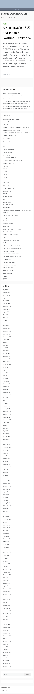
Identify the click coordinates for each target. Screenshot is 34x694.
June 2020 (5, 428)
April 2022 (5, 378)
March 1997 (6, 580)
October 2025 (6, 292)
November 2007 (7, 525)
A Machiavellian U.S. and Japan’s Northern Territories (17, 33)
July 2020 (5, 425)
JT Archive (5, 166)
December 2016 (7, 486)
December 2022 (7, 359)
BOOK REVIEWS (7, 144)
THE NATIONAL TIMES (9, 262)
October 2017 (6, 464)
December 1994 (7, 594)
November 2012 (7, 508)
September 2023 (7, 337)
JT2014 (5, 174)
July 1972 (5, 655)
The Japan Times (7, 259)
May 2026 (5, 289)
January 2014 (6, 503)
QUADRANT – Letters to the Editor (12, 229)
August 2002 (6, 544)
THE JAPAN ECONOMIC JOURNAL (12, 257)
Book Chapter (6, 138)
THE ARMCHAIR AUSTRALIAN (11, 240)
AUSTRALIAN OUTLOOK (9, 135)
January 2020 (6, 439)
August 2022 (6, 367)
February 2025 (6, 303)
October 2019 (6, 445)
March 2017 (6, 478)
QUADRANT (6, 226)
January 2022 (6, 386)
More (4, 71)
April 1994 (5, 597)
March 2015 (6, 494)
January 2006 (6, 533)
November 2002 (7, 539)
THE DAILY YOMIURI (8, 251)
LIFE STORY (6, 185)
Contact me (4, 690)
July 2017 (5, 472)
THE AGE (5, 237)
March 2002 (6, 547)
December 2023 (7, 331)
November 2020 (7, 414)
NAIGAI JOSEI (7, 191)
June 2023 (5, 345)
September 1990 (7, 611)
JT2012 (5, 171)
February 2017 (6, 480)
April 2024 (5, 323)
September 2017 (7, 467)
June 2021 (5, 400)
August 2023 (6, 339)
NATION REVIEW (7, 196)
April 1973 (5, 649)
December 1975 (7, 636)
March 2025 (6, 301)
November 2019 (7, 442)
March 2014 (6, 500)
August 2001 (6, 555)
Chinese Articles (7, 147)
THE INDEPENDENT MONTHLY (11, 254)
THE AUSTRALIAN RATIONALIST (12, 248)
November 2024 (7, 306)
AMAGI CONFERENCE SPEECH (11, 119)
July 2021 (5, 397)
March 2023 (6, 350)
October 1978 (6, 627)
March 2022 (6, 381)
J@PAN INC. (6, 155)
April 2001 (5, 561)
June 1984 (5, 619)
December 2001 (7, 552)
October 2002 (6, 541)
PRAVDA (5, 220)
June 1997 (5, 577)
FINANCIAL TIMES (8, 152)
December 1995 (7, 588)
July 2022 (5, 370)
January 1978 (6, 633)
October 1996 (6, 583)
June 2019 (5, 456)
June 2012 (5, 511)
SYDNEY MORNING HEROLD (11, 234)
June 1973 (5, 647)
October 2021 (6, 392)
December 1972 (7, 652)
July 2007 (5, 530)
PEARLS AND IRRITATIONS (10, 215)
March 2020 (6, 433)
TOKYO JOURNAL (8, 273)
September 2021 (7, 395)
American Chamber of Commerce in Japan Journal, (16, 122)
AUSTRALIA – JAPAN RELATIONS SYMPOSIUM (16, 127)
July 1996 (5, 586)
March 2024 (6, 325)
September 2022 (7, 364)
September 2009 (7, 519)
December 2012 (7, 505)
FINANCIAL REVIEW (8, 149)
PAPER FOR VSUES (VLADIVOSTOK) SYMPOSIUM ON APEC (17, 211)
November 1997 (7, 575)
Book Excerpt (6, 141)
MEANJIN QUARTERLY (9, 188)
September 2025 (7, 295)
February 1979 (6, 624)
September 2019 (7, 447)
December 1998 (7, 569)
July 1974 (5, 644)
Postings (5, 218)
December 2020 (7, 411)
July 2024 (5, 314)
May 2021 (5, 403)
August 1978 (6, 630)
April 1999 (5, 566)
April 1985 (5, 616)
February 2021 (6, 406)
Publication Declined (8, 223)
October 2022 (6, 361)
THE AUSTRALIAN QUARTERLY (11, 245)
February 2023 (6, 353)
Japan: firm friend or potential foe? (11, 93)
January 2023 (6, 356)
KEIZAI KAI (6, 183)
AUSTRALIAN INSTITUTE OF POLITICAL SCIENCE (16, 133)
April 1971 (5, 658)
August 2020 (6, 422)
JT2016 (5, 24)
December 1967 (7, 663)
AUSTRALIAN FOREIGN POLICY (12, 130)
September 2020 (7, 420)
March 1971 (6, 660)
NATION (5, 194)
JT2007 (5, 169)
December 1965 (7, 666)
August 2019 (6, 450)
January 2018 (6, 458)
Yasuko (5, 276)
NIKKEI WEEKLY (7, 202)
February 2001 (6, 564)
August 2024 (6, 312)
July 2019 (5, 453)
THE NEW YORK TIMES (9, 265)
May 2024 (5, 320)
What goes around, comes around (11, 99)
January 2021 (6, 409)
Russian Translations (8, 232)
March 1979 (6, 622)
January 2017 (6, 483)
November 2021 (7, 389)
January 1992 (6, 605)
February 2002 (6, 550)
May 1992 (5, 602)
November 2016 (7, 489)
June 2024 (5, 317)
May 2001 (5, 558)
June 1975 (5, 638)
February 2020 (6, 436)
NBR (4, 199)
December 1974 (7, 641)
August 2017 (6, 469)
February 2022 (6, 384)
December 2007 (7, 522)
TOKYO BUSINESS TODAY (10, 270)
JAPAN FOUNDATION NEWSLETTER (13, 160)
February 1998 (6, 572)
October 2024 (6, 309)
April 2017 (5, 475)
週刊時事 (5, 279)
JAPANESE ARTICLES (9, 163)
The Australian (6, 243)
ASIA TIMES (6, 124)
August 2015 (6, 492)
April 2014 (5, 497)
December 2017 (7, 461)
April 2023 (5, 348)
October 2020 (6, 417)
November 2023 (7, 334)
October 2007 (6, 528)
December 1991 (7, 608)
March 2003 (6, 536)
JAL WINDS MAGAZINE (9, 158)
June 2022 (5, 373)
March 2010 (6, 517)
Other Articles (6, 207)
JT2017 (5, 180)
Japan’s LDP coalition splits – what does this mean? (16, 96)
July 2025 (5, 298)
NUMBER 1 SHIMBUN (9, 205)
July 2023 (5, 342)
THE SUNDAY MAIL (8, 268)
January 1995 (6, 591)
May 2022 (5, 375)
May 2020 (5, 431)
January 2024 (6, 328)
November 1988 (7, 613)
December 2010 (7, 514)
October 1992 (6, 600)
